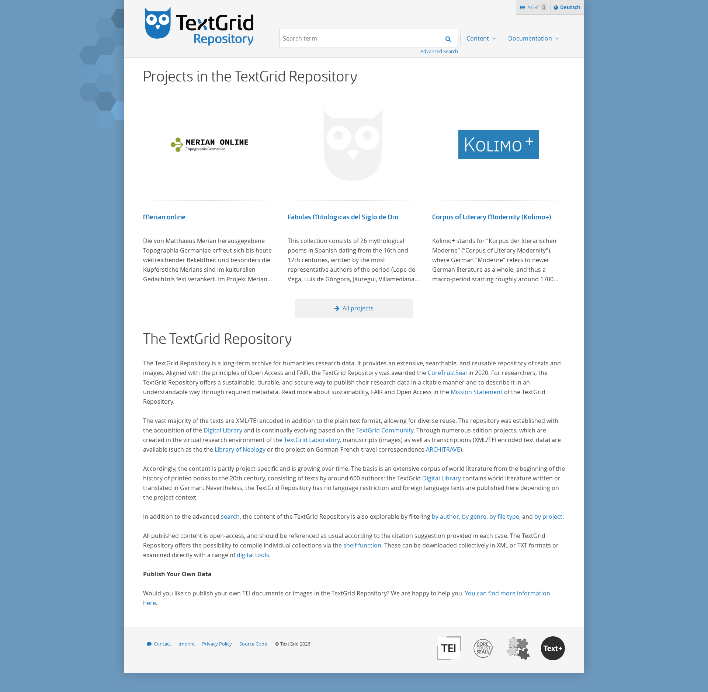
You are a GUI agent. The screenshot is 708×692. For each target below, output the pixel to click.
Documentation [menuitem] (530, 38)
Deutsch (571, 9)
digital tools (253, 555)
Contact (162, 643)
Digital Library (223, 430)
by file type (504, 516)
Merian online (164, 217)
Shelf (536, 7)
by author (445, 516)
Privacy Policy (217, 643)
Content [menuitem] (478, 38)
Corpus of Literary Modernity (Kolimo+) (491, 217)
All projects (358, 308)
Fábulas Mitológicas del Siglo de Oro (343, 217)
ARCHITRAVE (443, 449)
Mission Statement (477, 392)
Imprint (186, 643)
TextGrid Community (384, 430)
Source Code (253, 643)
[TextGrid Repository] (199, 10)
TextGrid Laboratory (312, 440)
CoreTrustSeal (447, 373)
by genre (474, 516)
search (230, 516)
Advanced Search (439, 51)
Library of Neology (240, 449)
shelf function (362, 545)
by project (548, 516)
